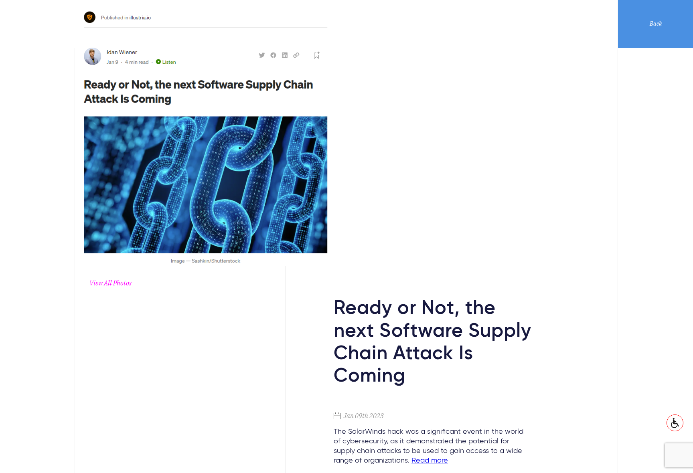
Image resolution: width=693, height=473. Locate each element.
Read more (429, 460)
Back (656, 23)
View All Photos (110, 283)
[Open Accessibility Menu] (675, 423)
